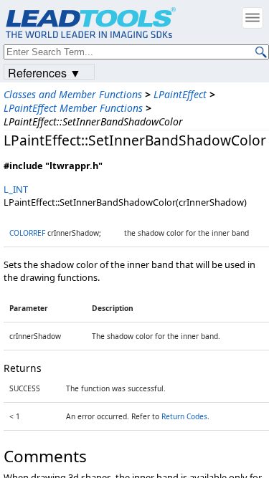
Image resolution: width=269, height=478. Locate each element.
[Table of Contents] (252, 18)
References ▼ (44, 72)
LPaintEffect (180, 94)
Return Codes (184, 416)
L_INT (16, 189)
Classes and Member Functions (73, 94)
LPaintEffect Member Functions (73, 108)
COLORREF (27, 233)
